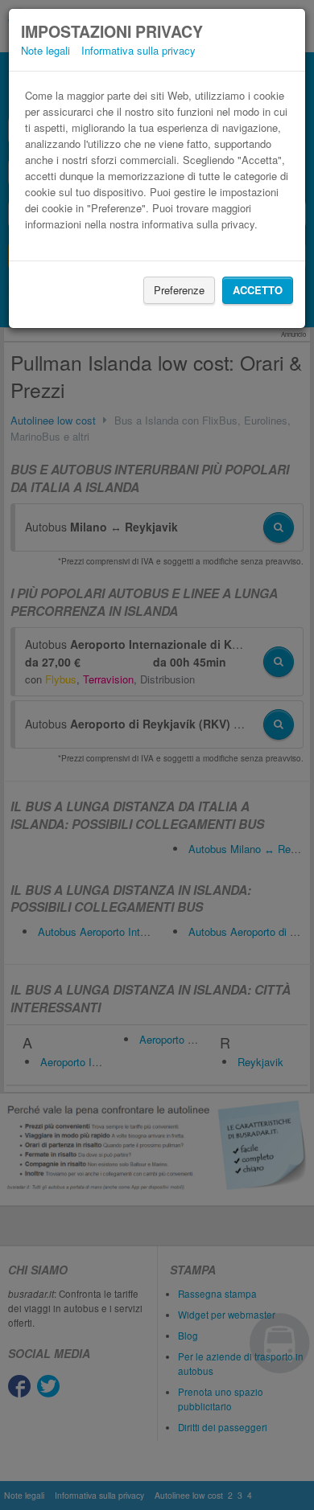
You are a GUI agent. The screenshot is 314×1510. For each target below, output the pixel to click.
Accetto (258, 289)
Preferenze (179, 289)
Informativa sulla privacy (138, 50)
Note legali (45, 50)
